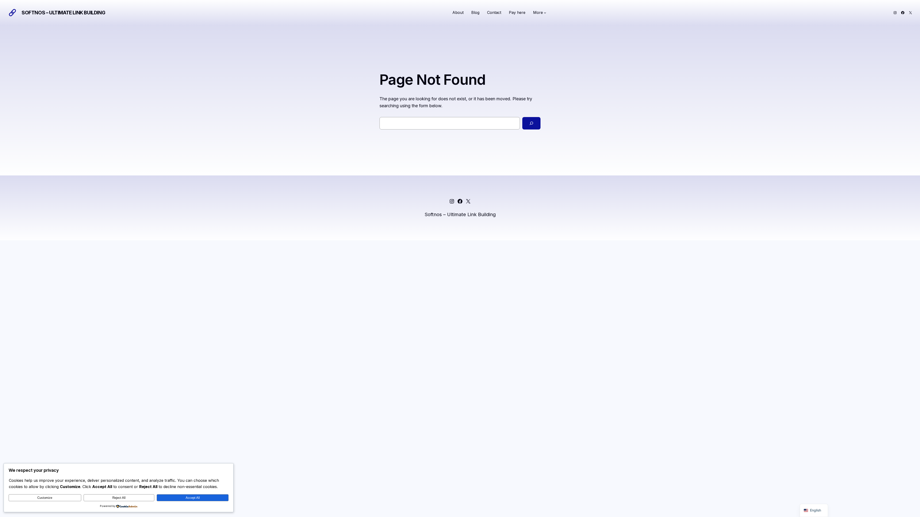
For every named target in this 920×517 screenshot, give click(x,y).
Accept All (193, 498)
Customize (44, 498)
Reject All (119, 498)
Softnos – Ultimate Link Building (63, 13)
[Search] (531, 123)
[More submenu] (545, 12)
